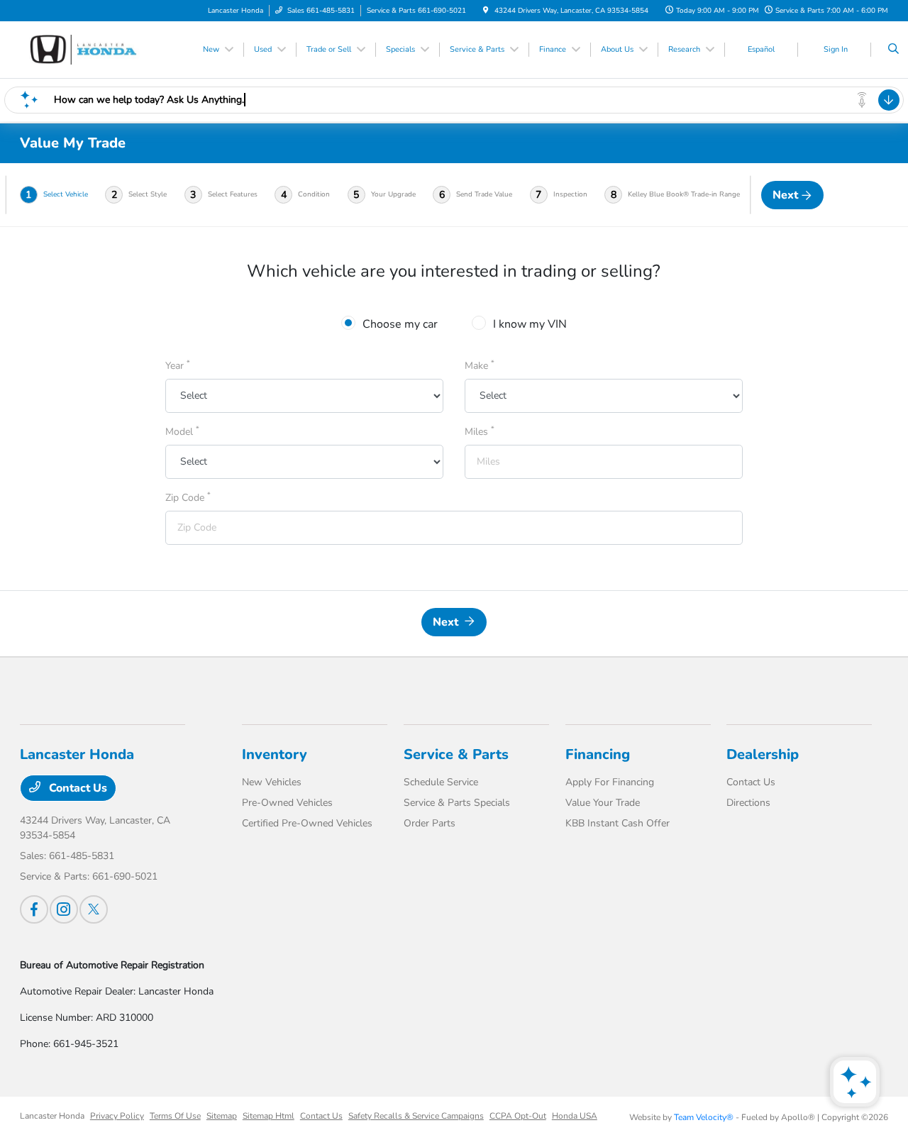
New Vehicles (271, 782)
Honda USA (574, 1116)
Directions (748, 802)
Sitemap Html (268, 1116)
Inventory (274, 754)
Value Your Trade (602, 802)
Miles (479, 431)
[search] (893, 49)
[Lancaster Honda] (84, 49)
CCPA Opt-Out (517, 1116)
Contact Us (76, 788)
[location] (486, 11)
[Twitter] (93, 909)
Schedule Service (441, 782)
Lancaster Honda (52, 1116)
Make (479, 365)
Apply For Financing (609, 782)
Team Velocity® (703, 1117)
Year (177, 365)
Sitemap (221, 1116)
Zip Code (188, 497)
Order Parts (429, 823)
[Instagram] (64, 909)
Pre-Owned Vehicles (287, 802)
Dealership (762, 754)
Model (182, 431)
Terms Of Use (175, 1116)
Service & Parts (456, 754)
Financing (597, 754)
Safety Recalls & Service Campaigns (416, 1116)
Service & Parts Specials (457, 802)
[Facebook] (34, 909)
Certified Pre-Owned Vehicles (307, 823)
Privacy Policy (117, 1116)
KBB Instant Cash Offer (617, 823)
